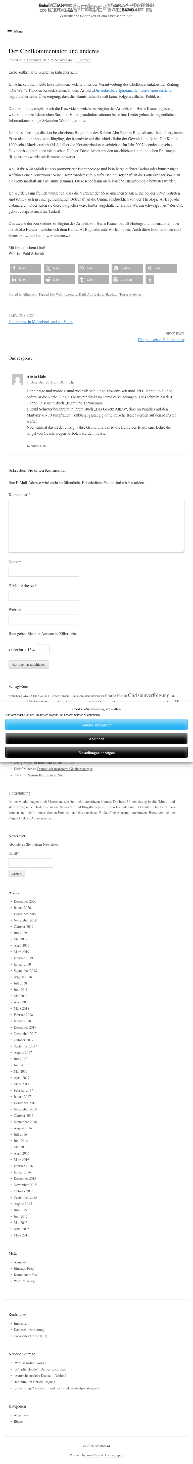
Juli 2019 (20, 932)
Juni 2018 (21, 989)
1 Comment (83, 59)
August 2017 (23, 1052)
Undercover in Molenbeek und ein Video (41, 321)
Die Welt (56, 294)
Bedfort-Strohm (60, 696)
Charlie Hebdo (116, 695)
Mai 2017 (20, 1071)
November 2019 (25, 920)
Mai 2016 (20, 1146)
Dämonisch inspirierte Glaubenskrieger (64, 768)
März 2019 (21, 951)
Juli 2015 (20, 1209)
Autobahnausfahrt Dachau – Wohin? (40, 1375)
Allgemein (30, 294)
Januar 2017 (22, 1096)
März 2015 (21, 1235)
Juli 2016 (20, 1134)
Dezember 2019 (25, 913)
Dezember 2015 (25, 1178)
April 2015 (21, 1228)
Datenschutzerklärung (29, 1329)
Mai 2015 (20, 1222)
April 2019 (21, 945)
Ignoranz (70, 294)
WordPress (93, 1455)
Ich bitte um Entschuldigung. (35, 1381)
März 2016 (21, 1159)
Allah (33, 696)
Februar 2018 (23, 1014)
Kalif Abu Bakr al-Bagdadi (98, 294)
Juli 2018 (20, 983)
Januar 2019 (22, 964)
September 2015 (25, 1197)
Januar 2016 (22, 1172)
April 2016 (21, 1153)
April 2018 (21, 1002)
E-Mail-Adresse (23, 585)
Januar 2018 (22, 1021)
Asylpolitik (44, 696)
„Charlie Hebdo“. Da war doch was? (40, 1369)
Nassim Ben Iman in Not (45, 775)
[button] (25, 268)
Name (15, 561)
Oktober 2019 (23, 926)
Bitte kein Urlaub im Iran (56, 762)
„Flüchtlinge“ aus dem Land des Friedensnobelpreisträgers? (57, 1388)
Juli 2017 (20, 1058)
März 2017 (21, 1083)
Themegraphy (114, 1455)
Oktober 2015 (23, 1191)
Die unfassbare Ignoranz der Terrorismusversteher (133, 90)
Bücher (19, 1421)
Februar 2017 (23, 1090)
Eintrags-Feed (24, 1268)
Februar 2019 (23, 958)
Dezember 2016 (25, 1102)
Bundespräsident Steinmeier (87, 696)
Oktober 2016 (23, 1115)
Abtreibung (15, 696)
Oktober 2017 (23, 1039)
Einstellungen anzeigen (96, 752)
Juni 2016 (21, 1140)
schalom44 (102, 1445)
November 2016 (25, 1109)
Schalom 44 (63, 59)
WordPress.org (24, 1281)
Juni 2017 (21, 1065)
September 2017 (25, 1046)
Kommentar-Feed (26, 1274)
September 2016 (25, 1121)
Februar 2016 (23, 1165)
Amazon (123, 812)
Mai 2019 (20, 939)
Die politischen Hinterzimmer (161, 339)
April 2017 (21, 1077)
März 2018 (21, 1008)
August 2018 (23, 976)
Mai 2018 (20, 995)
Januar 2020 (22, 907)
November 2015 (25, 1184)
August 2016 (23, 1128)
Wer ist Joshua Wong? (30, 1362)
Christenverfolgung (149, 694)
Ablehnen (96, 738)
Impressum (21, 1323)
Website (15, 609)
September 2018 (25, 970)
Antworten (38, 445)
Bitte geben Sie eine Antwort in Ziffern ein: (43, 633)
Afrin (26, 696)
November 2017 (25, 1033)
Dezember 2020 (25, 901)
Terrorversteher (130, 294)
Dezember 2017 (25, 1027)
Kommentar (19, 494)
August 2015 (23, 1203)
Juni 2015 (21, 1216)
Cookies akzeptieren (97, 724)
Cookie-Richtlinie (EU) (30, 1335)
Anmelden (21, 1262)
